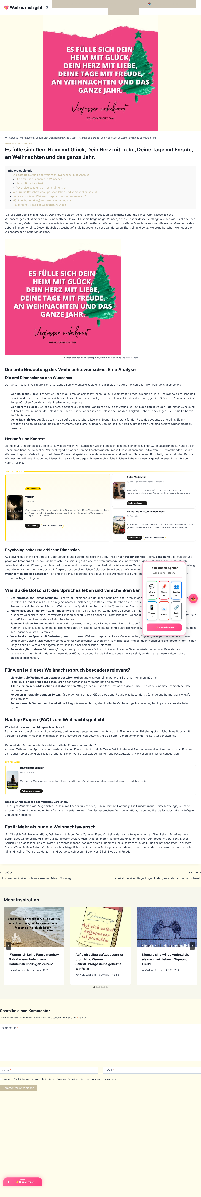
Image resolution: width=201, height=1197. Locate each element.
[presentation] (34, 927)
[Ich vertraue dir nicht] (100, 780)
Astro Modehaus (136, 476)
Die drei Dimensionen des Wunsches (39, 179)
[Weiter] (192, 946)
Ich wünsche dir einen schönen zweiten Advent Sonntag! (36, 875)
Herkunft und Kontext (29, 183)
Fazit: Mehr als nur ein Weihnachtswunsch (39, 204)
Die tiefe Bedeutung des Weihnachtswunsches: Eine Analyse (51, 174)
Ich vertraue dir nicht (32, 767)
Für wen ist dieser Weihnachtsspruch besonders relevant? (49, 196)
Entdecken (32, 526)
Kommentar (9, 1027)
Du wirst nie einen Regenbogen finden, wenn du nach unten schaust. (157, 875)
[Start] (6, 137)
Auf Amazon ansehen (52, 526)
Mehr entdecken (137, 503)
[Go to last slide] (8, 946)
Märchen (114, 11)
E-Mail (109, 1070)
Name (6, 1070)
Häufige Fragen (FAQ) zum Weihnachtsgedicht (42, 200)
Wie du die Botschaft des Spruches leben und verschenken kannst (55, 192)
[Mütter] (57, 507)
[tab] (94, 987)
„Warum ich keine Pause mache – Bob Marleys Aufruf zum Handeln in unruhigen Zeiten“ (34, 959)
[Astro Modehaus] (154, 490)
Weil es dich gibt (21, 970)
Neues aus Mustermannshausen (146, 511)
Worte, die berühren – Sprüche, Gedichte (79, 3)
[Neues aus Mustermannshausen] (154, 525)
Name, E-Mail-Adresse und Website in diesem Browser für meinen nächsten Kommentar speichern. (60, 1079)
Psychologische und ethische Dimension (41, 187)
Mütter (29, 496)
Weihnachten (12, 143)
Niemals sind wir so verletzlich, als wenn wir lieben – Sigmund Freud (165, 959)
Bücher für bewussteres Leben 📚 (129, 3)
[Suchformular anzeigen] (47, 7)
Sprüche (27, 143)
